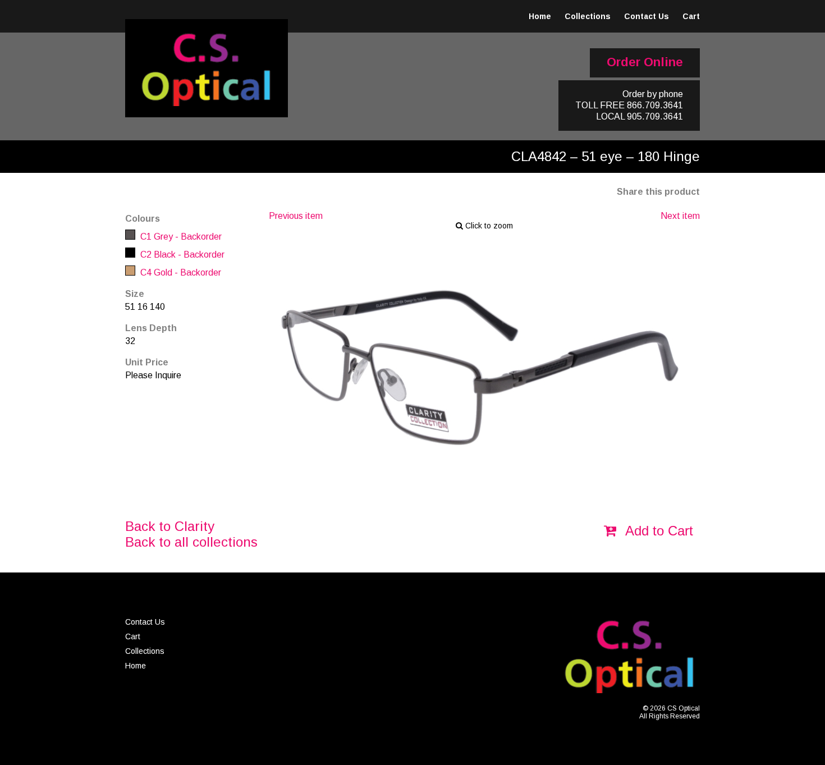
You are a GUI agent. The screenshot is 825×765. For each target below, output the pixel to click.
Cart (691, 16)
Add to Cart (657, 530)
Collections (588, 16)
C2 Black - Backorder (181, 254)
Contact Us (646, 16)
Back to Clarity (169, 526)
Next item (680, 216)
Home (540, 16)
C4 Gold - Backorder (179, 272)
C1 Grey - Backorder (180, 236)
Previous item (296, 216)
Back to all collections (191, 541)
